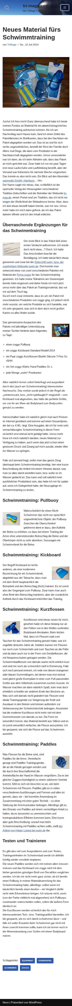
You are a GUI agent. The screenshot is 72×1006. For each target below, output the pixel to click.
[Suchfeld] (7, 7)
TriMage (11, 44)
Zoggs (25, 968)
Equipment (27, 961)
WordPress (35, 1002)
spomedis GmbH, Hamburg (18, 180)
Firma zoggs (24, 274)
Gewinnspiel (45, 961)
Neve (6, 1002)
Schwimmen (10, 968)
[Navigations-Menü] (64, 7)
